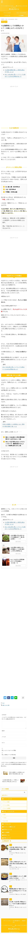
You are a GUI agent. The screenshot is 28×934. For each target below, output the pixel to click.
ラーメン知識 (6, 801)
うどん (4, 817)
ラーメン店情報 (6, 808)
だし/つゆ (5, 820)
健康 (3, 705)
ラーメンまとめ (7, 12)
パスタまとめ (7, 15)
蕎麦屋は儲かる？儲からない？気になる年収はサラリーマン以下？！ (17, 890)
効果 (8, 705)
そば (3, 703)
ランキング (23, 867)
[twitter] (5, 697)
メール (4, 736)
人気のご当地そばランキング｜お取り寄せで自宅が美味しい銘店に (17, 863)
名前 (3, 730)
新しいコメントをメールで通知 (9, 750)
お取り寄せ (14, 868)
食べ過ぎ (21, 852)
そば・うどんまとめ (21, 12)
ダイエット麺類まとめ (9, 826)
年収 (21, 894)
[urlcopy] (23, 697)
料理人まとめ (7, 838)
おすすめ (19, 867)
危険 (18, 852)
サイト (3, 742)
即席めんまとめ (8, 829)
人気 (18, 868)
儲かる (18, 894)
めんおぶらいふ (14, 9)
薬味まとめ (6, 835)
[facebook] (8, 697)
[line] (15, 697)
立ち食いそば (22, 907)
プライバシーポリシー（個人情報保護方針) (11, 920)
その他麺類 (21, 15)
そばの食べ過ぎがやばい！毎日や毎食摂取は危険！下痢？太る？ (17, 849)
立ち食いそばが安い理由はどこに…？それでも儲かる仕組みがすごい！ (17, 903)
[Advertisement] (14, 103)
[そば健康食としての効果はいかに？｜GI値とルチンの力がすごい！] (12, 697)
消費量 (18, 879)
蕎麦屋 (24, 894)
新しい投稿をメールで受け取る (9, 754)
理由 (18, 907)
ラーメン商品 (6, 805)
